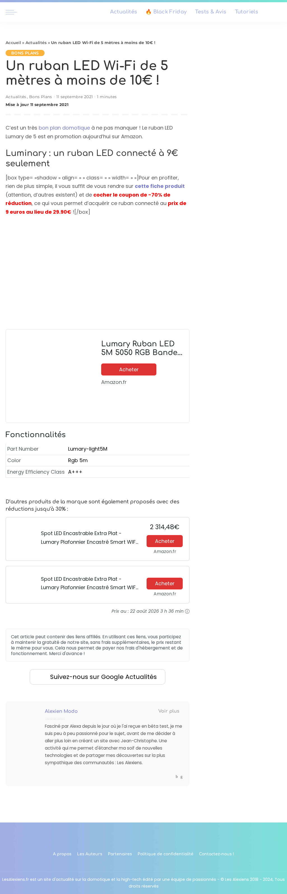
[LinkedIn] (181, 776)
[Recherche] (278, 12)
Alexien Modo (61, 711)
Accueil (13, 42)
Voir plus (168, 711)
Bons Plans (25, 53)
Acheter (129, 369)
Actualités (36, 42)
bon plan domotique (64, 127)
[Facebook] (176, 776)
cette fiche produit (160, 186)
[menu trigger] (14, 12)
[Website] (171, 776)
